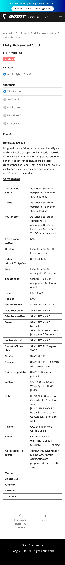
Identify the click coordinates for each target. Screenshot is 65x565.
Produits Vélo (38, 33)
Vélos (53, 33)
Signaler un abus (44, 551)
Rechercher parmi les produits (20, 523)
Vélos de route (11, 37)
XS (14, 91)
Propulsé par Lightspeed (32, 556)
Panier (44, 520)
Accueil (7, 33)
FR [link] (24, 551)
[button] (32, 8)
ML (14, 115)
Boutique (21, 33)
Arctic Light (19, 74)
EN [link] (29, 551)
